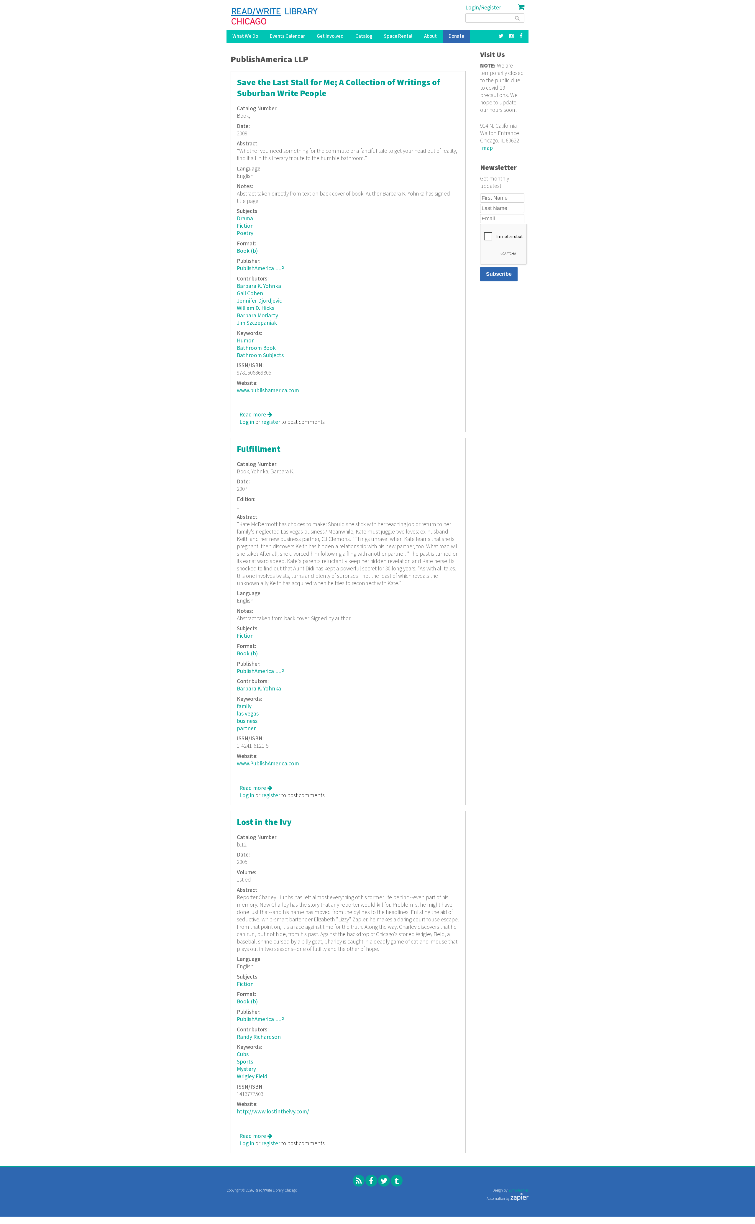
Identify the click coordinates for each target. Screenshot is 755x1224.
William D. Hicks (255, 308)
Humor (245, 340)
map (487, 148)
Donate (456, 36)
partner (246, 728)
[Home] (275, 16)
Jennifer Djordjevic (259, 301)
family (244, 706)
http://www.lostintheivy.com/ (273, 1111)
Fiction (245, 226)
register (270, 422)
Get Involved (330, 36)
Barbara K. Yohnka (259, 286)
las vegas (248, 714)
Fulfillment (258, 449)
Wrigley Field (252, 1076)
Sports (245, 1062)
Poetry (245, 233)
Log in (246, 422)
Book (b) (247, 251)
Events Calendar (287, 36)
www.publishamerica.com (268, 390)
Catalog (363, 36)
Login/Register (483, 8)
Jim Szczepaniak (257, 323)
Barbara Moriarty (257, 315)
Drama (245, 218)
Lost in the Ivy (264, 822)
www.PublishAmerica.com (268, 763)
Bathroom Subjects (260, 355)
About (430, 36)
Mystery (246, 1069)
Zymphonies (518, 1190)
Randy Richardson (259, 1037)
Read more (255, 415)
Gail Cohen (250, 293)
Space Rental (398, 36)
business (247, 721)
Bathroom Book (256, 348)
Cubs (243, 1054)
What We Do (245, 36)
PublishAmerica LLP (260, 268)
